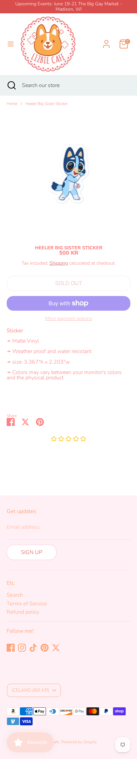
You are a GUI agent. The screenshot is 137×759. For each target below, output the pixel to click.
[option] (68, 174)
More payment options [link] (68, 318)
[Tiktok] (33, 648)
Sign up (31, 552)
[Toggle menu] (10, 44)
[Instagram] (22, 648)
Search (15, 595)
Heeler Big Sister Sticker (46, 104)
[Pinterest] (45, 648)
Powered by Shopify (79, 742)
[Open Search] (11, 85)
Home (12, 104)
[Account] (106, 40)
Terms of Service (27, 603)
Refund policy (23, 612)
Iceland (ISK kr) (30, 690)
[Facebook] (11, 648)
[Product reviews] (68, 439)
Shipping (59, 263)
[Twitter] (56, 648)
